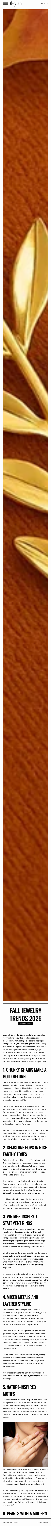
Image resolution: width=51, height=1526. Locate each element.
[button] (6, 3)
